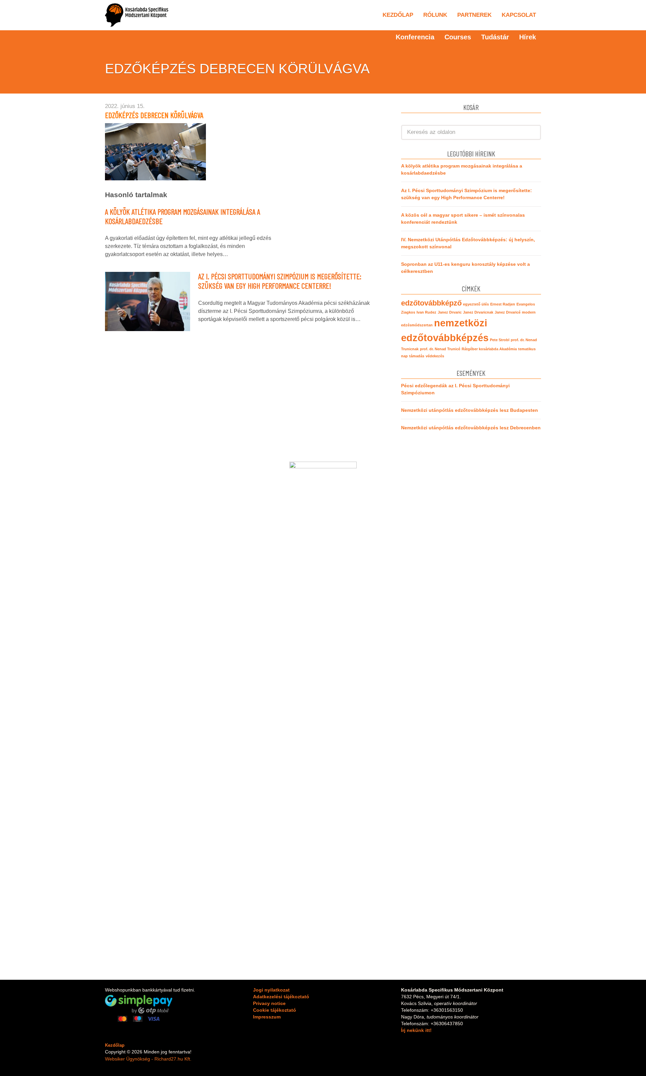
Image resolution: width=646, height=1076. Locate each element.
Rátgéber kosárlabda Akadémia (489, 349)
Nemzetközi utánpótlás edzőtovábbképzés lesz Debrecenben (471, 427)
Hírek (527, 37)
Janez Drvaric (450, 312)
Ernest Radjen (502, 304)
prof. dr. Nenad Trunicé (440, 349)
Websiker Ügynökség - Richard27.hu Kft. (148, 1059)
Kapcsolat (519, 15)
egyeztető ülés (476, 304)
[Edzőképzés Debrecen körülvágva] (155, 151)
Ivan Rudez (426, 312)
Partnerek (474, 15)
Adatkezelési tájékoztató (281, 996)
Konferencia (415, 37)
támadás (416, 356)
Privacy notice (269, 1003)
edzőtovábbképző (431, 303)
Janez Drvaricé (508, 312)
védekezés (435, 356)
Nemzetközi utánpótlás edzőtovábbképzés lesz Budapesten (469, 410)
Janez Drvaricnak (478, 312)
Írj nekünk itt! (416, 1030)
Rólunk (435, 15)
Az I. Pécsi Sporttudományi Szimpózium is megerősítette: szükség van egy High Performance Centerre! (279, 281)
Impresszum (267, 1016)
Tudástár (495, 37)
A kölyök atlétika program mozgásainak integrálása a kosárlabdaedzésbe (182, 216)
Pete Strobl (499, 340)
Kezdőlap (398, 15)
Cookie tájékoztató (274, 1010)
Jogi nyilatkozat (271, 990)
